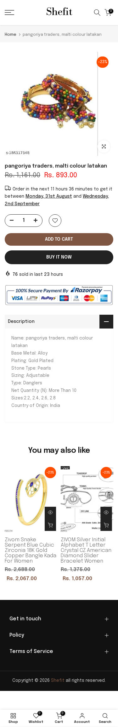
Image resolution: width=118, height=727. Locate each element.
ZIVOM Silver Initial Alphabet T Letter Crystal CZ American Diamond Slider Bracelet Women (86, 550)
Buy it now (59, 257)
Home (10, 35)
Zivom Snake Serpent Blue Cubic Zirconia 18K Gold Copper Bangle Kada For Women (30, 550)
